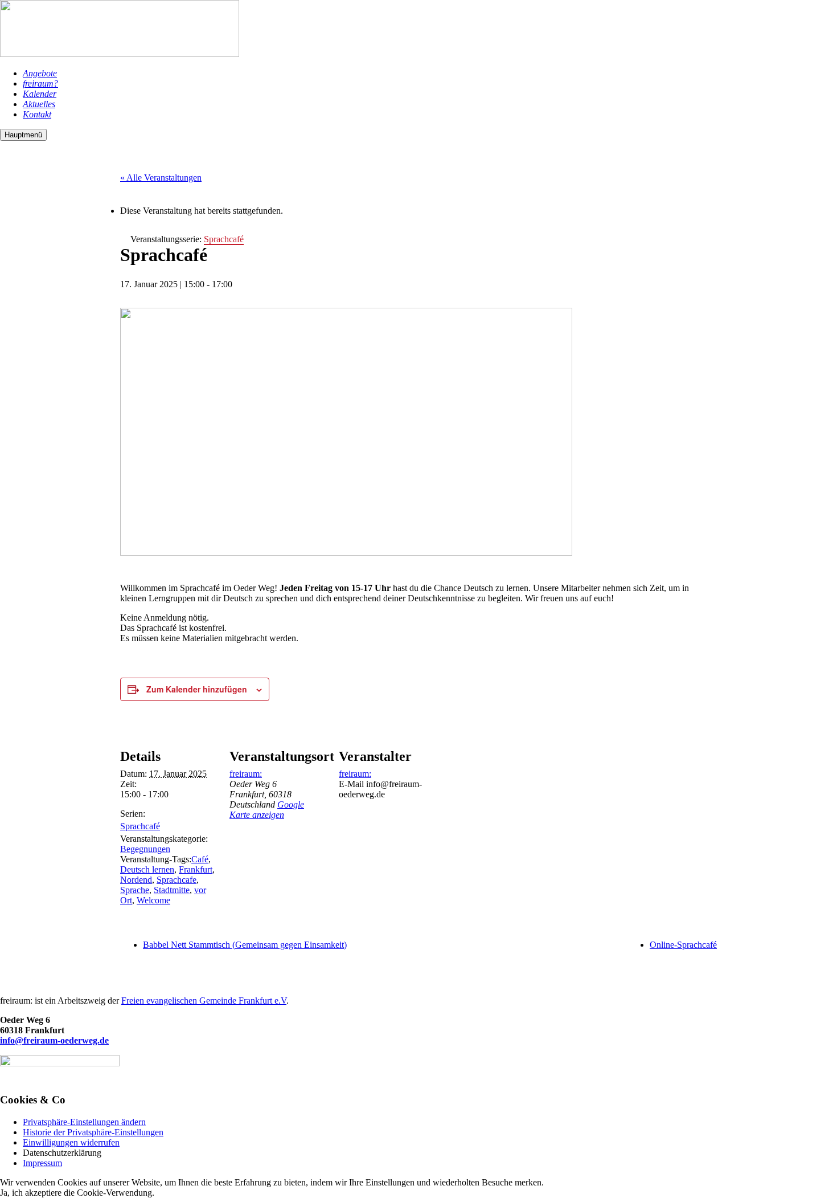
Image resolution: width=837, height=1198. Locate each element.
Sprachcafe (176, 880)
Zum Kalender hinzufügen (196, 689)
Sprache (134, 890)
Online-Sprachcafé (683, 945)
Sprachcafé (140, 826)
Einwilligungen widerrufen (71, 1142)
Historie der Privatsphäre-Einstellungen (93, 1132)
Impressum (42, 1163)
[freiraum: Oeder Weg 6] (119, 54)
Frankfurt (195, 869)
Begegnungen (145, 849)
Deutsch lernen (147, 869)
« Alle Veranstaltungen (161, 177)
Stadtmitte (172, 890)
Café (199, 859)
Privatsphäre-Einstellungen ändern (84, 1122)
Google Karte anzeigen (266, 810)
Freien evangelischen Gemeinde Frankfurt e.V (203, 1000)
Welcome (153, 900)
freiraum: (245, 774)
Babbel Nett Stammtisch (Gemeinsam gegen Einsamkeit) (245, 945)
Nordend (136, 880)
